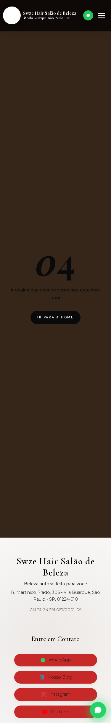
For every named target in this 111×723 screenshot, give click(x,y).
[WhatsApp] (88, 15)
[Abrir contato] (98, 710)
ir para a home (55, 317)
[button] (101, 15)
